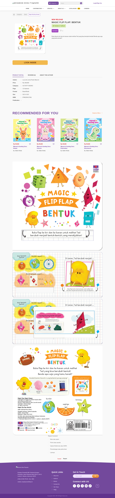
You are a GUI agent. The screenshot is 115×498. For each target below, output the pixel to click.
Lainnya (52, 452)
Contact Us (56, 484)
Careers (86, 8)
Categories (53, 3)
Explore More (97, 113)
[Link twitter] (78, 485)
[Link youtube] (86, 485)
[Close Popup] (13, 160)
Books (55, 481)
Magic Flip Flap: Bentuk (34, 14)
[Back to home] (14, 14)
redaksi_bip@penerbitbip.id (25, 481)
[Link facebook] (74, 485)
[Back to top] (97, 485)
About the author (46, 75)
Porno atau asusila (55, 442)
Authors (55, 478)
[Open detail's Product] (22, 130)
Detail (25, 14)
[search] (81, 3)
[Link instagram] (82, 485)
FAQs (54, 489)
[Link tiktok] (90, 485)
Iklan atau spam (54, 439)
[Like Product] (30, 144)
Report (65, 458)
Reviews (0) (32, 75)
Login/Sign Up (97, 3)
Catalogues (74, 8)
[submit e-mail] (95, 476)
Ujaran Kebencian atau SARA (58, 446)
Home (27, 8)
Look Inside (30, 62)
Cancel (59, 458)
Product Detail (18, 75)
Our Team (56, 487)
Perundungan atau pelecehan (58, 449)
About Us (56, 475)
